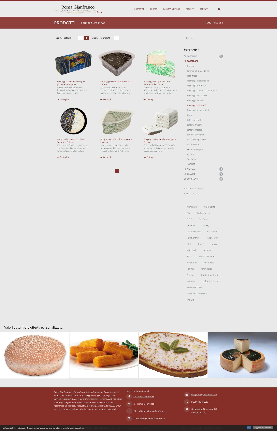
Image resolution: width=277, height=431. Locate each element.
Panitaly (190, 275)
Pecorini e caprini (195, 149)
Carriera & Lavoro (171, 9)
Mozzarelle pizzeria (196, 139)
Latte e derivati (194, 120)
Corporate (139, 9)
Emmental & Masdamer (198, 71)
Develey (205, 225)
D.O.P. (189, 219)
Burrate (190, 66)
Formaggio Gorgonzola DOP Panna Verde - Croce (157, 83)
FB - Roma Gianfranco (143, 396)
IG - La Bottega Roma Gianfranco (149, 417)
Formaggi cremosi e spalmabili (202, 90)
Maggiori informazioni (263, 427)
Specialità (191, 159)
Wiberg (190, 299)
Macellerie (192, 250)
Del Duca (203, 219)
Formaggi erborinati (196, 105)
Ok (249, 427)
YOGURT (191, 164)
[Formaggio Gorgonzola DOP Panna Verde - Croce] (160, 63)
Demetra (191, 225)
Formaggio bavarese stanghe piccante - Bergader (71, 83)
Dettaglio (64, 99)
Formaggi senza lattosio (198, 110)
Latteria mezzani (195, 129)
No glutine (192, 262)
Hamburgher (193, 237)
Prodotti (190, 9)
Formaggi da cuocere (197, 95)
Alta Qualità (209, 206)
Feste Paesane (194, 231)
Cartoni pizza (203, 213)
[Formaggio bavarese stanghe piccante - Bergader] (73, 63)
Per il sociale (192, 193)
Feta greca (192, 75)
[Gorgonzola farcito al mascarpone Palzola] (160, 121)
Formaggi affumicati (196, 85)
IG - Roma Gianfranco (143, 403)
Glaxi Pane (212, 231)
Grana (190, 115)
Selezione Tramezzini (197, 293)
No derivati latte (206, 256)
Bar (188, 213)
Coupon (153, 9)
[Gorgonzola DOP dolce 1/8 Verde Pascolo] (117, 121)
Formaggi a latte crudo (198, 80)
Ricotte (190, 154)
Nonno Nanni (193, 144)
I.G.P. (189, 244)
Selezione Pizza (210, 281)
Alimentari (192, 206)
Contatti (204, 9)
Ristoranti (191, 281)
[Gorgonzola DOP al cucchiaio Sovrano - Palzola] (73, 121)
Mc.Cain (208, 250)
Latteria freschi (194, 124)
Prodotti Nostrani (209, 275)
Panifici (190, 268)
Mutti (189, 256)
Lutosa (213, 244)
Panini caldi (206, 268)
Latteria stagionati (196, 134)
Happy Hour (212, 237)
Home (208, 22)
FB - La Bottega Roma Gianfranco (149, 410)
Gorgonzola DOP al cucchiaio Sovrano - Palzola (71, 141)
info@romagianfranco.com (204, 394)
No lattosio (209, 262)
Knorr (201, 244)
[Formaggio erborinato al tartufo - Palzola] (117, 63)
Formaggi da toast (195, 100)
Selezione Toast (194, 287)
